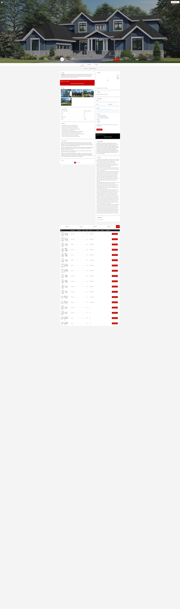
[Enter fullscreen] (118, 78)
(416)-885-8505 (174, 2)
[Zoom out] (118, 76)
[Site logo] (2, 2)
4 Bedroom (81, 226)
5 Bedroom (95, 226)
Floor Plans (89, 64)
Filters (117, 226)
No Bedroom (109, 226)
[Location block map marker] (108, 80)
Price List (96, 64)
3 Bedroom (67, 226)
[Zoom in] (118, 75)
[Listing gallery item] (66, 93)
